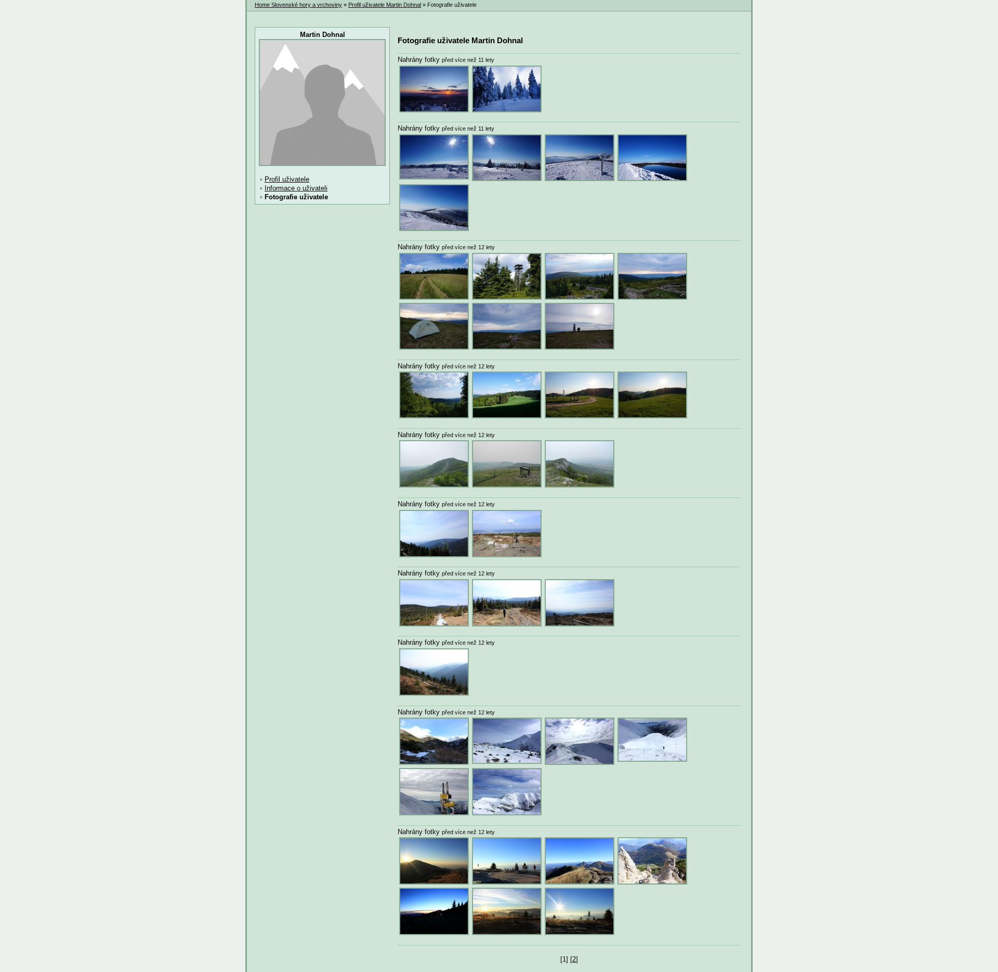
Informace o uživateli (296, 188)
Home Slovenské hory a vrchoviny (298, 5)
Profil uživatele (287, 179)
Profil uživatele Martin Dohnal (384, 5)
